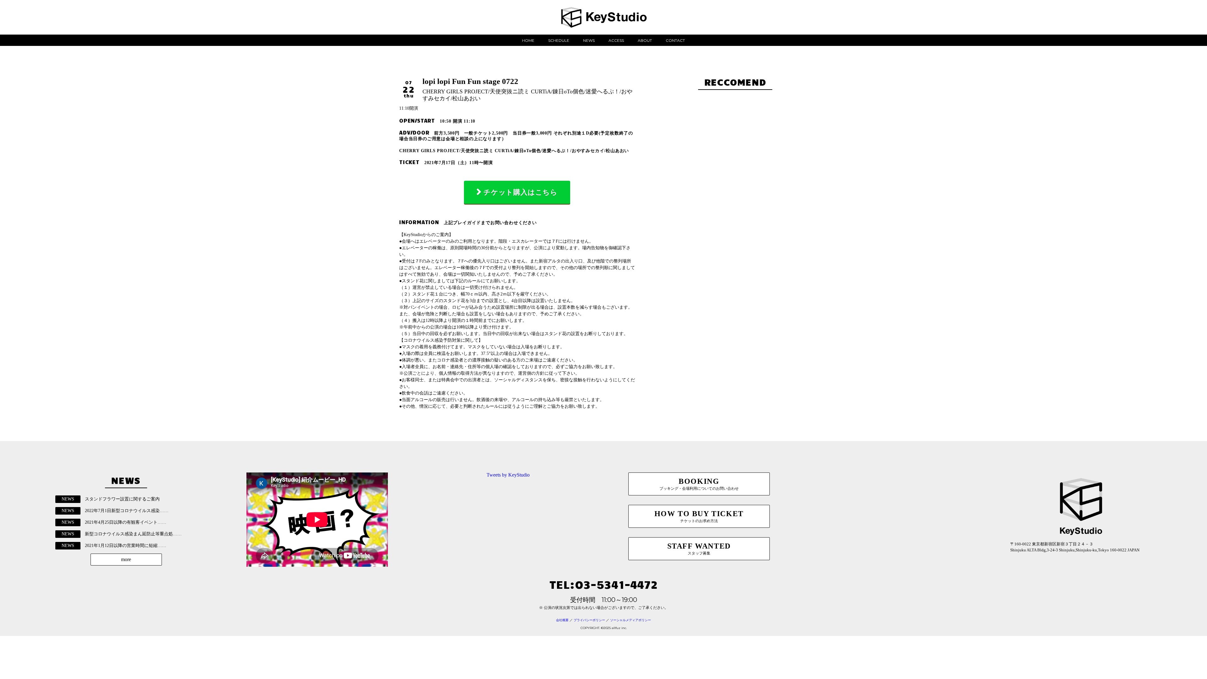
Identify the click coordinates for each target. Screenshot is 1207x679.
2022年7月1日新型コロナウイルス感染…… (126, 510)
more (126, 559)
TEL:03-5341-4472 (603, 584)
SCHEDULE (558, 40)
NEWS (589, 40)
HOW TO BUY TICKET (699, 516)
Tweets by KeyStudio (508, 475)
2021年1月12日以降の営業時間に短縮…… (125, 545)
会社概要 (562, 620)
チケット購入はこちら (520, 192)
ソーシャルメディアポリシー (630, 620)
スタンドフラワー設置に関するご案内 (122, 499)
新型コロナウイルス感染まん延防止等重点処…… (133, 534)
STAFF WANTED (699, 548)
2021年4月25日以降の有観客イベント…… (125, 522)
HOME (528, 40)
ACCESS (616, 40)
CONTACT (675, 40)
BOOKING (699, 484)
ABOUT (645, 40)
